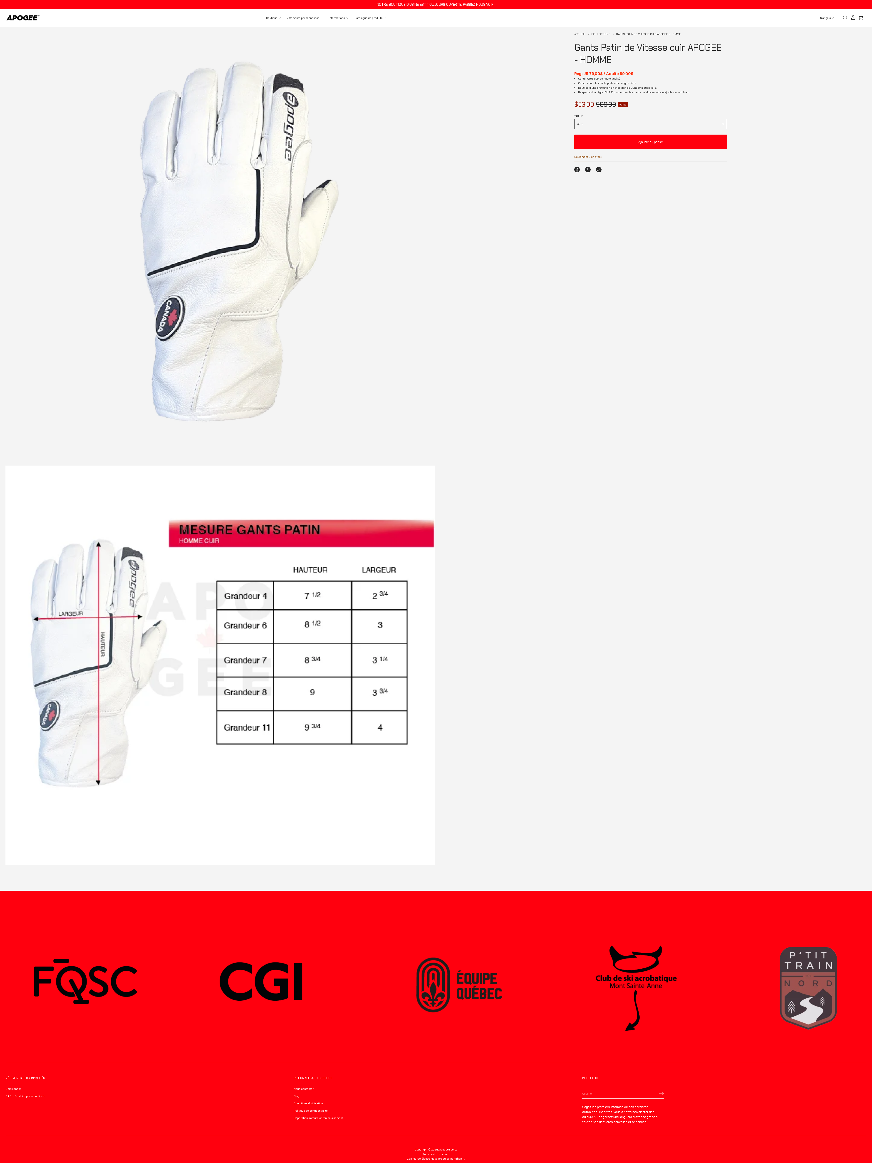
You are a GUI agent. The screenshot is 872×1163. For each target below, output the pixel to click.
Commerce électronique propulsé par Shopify (436, 1158)
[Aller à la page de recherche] (845, 18)
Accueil (580, 34)
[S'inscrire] (661, 1093)
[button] (845, 18)
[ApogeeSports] (23, 18)
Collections (600, 34)
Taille (578, 116)
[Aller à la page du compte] (853, 19)
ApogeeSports (448, 1149)
